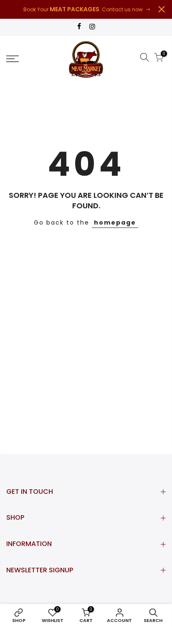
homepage (115, 222)
